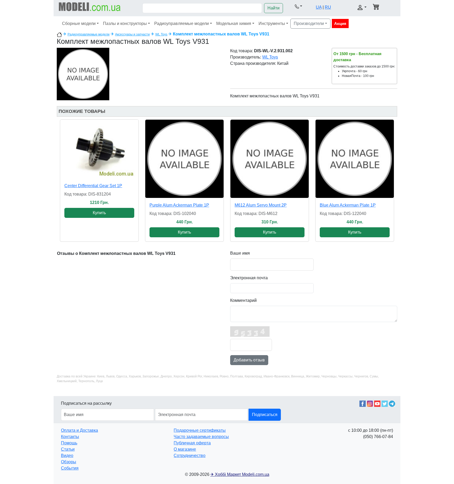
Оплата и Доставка (79, 430)
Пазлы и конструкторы (125, 23)
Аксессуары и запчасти (132, 34)
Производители (309, 23)
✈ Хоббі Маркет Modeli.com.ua (239, 474)
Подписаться (264, 414)
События (70, 468)
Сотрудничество (189, 455)
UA (319, 7)
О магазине (185, 449)
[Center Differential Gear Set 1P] (99, 149)
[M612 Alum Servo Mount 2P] (269, 159)
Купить (99, 213)
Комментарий (243, 300)
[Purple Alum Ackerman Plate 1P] (184, 159)
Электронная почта (249, 278)
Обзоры (68, 462)
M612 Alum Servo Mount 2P (261, 205)
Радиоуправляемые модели (181, 23)
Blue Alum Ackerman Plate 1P (348, 205)
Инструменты (272, 23)
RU (328, 7)
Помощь (69, 443)
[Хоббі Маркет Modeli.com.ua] (90, 6)
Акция (340, 23)
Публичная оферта (192, 443)
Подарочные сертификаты (200, 430)
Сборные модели (79, 23)
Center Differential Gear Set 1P (93, 185)
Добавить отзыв (249, 360)
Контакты (70, 436)
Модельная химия (233, 23)
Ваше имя (240, 253)
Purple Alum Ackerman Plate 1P (179, 205)
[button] (298, 6)
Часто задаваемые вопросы (201, 436)
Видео (67, 455)
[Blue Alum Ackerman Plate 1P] (355, 159)
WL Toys (161, 34)
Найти (273, 8)
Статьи (68, 449)
